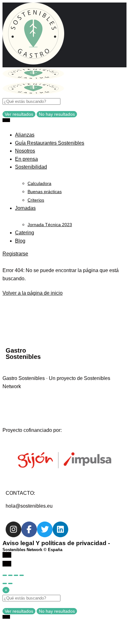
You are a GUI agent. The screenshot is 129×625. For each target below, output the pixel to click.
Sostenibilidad (31, 167)
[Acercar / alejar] (21, 575)
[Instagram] (13, 529)
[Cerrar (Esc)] (5, 575)
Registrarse (15, 253)
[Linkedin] (60, 529)
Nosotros (25, 150)
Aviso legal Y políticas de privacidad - (56, 546)
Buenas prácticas (45, 191)
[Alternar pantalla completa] (16, 575)
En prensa (26, 159)
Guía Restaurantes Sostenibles (49, 143)
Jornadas (25, 208)
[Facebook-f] (29, 529)
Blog (20, 240)
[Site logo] (33, 78)
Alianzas (24, 134)
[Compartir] (10, 575)
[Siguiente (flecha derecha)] (10, 583)
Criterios (36, 200)
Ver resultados (19, 114)
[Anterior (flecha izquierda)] (5, 583)
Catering (24, 232)
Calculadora (39, 183)
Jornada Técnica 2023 (50, 224)
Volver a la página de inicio (33, 293)
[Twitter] (45, 529)
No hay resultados (57, 114)
